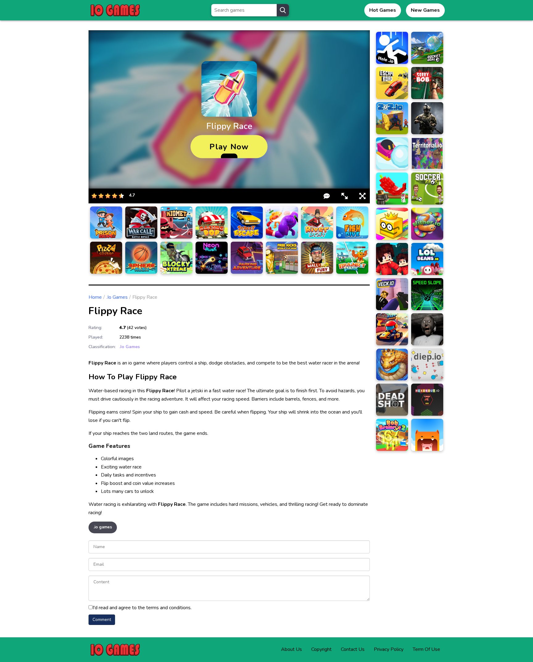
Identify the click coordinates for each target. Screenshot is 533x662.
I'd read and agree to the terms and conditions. (142, 607)
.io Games (117, 297)
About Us (291, 649)
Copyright (321, 649)
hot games (382, 10)
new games (425, 10)
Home (95, 297)
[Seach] (283, 10)
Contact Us (353, 649)
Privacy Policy (388, 649)
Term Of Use (426, 649)
